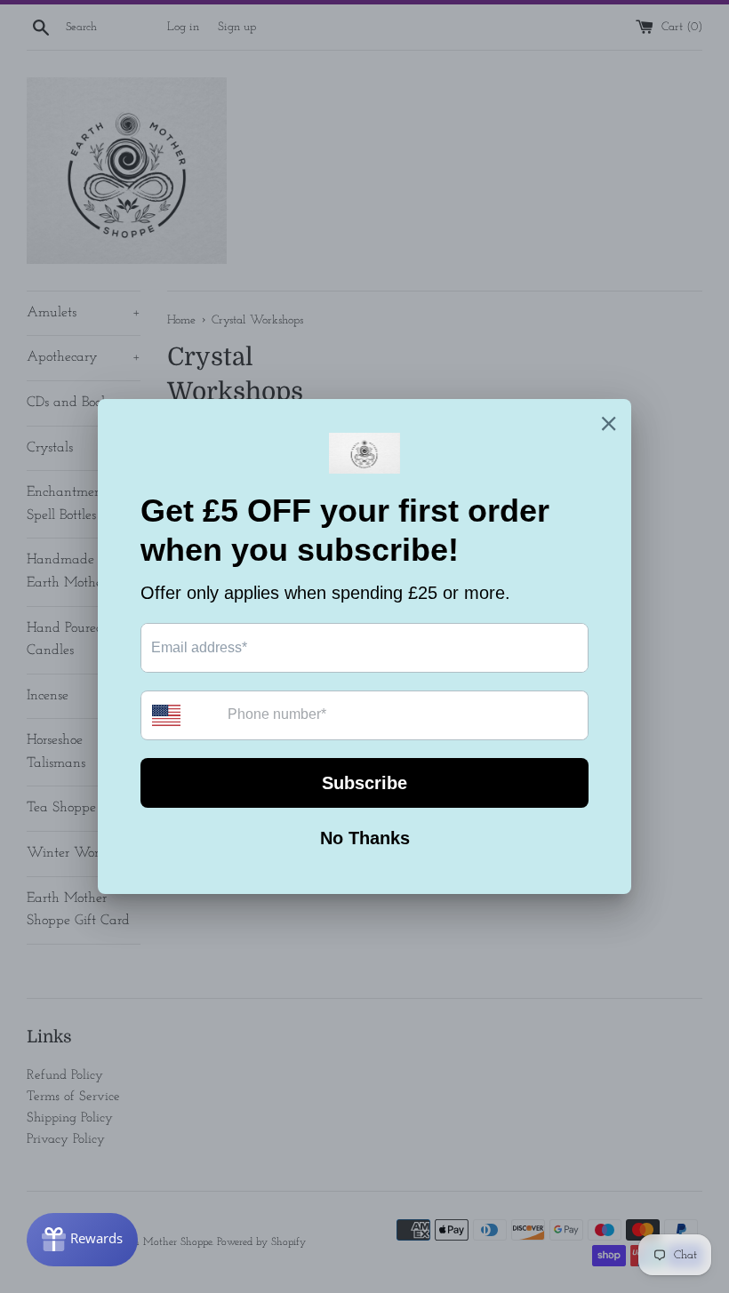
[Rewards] (82, 1239)
